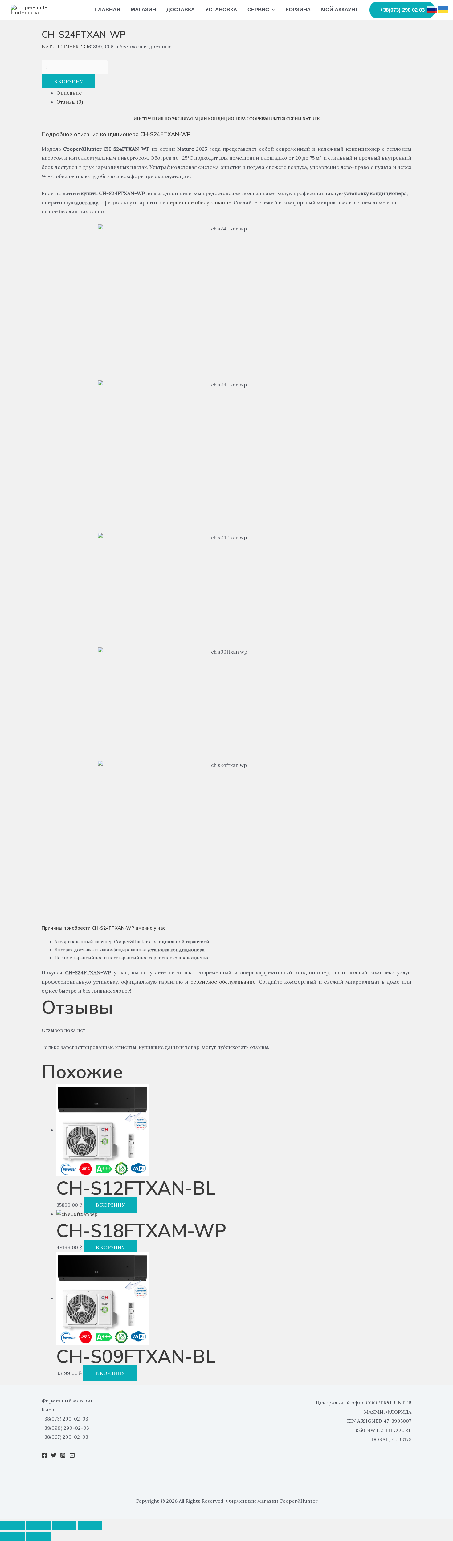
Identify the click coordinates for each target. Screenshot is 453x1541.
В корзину (68, 81)
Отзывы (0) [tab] (69, 102)
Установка (221, 10)
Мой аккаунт (339, 10)
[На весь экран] (38, 1525)
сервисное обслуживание (199, 202)
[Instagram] (63, 1455)
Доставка (180, 10)
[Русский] (432, 9)
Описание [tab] (69, 93)
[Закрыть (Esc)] (90, 1525)
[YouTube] (72, 1455)
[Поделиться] (64, 1525)
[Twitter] (53, 1455)
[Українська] (443, 9)
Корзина (298, 10)
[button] (272, 10)
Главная (107, 10)
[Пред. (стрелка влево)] (12, 1536)
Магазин (143, 10)
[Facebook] (44, 1455)
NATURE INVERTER (65, 46)
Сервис (258, 10)
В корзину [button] (110, 1205)
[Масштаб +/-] (12, 1525)
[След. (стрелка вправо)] (38, 1536)
